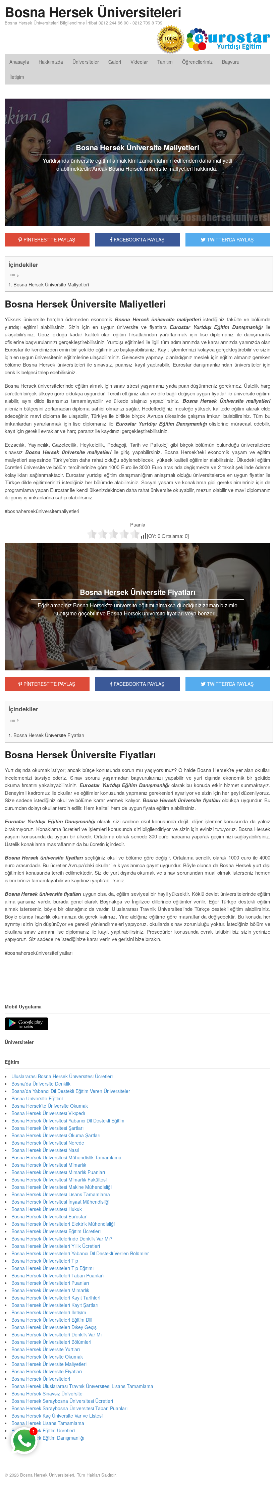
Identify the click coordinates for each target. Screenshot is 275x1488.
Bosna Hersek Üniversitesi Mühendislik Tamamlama (66, 1157)
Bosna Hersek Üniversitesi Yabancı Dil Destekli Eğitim (67, 1120)
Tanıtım (165, 61)
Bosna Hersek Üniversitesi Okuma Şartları (55, 1135)
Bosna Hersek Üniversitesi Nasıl (45, 1150)
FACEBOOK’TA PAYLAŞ (138, 683)
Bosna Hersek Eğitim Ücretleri (43, 1430)
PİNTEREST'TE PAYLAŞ (48, 239)
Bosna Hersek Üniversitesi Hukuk (46, 1209)
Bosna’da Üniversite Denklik (40, 1083)
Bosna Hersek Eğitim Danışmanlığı (47, 1437)
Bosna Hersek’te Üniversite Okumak (49, 1105)
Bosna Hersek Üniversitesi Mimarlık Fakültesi (59, 1179)
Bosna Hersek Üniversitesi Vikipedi (48, 1113)
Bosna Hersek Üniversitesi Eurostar (49, 1216)
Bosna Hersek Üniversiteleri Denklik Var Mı (56, 1334)
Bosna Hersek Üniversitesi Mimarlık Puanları (58, 1172)
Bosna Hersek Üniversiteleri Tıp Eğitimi (52, 1268)
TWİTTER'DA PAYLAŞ (230, 239)
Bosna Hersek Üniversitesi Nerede (47, 1142)
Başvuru (230, 61)
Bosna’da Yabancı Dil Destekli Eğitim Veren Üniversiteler (70, 1091)
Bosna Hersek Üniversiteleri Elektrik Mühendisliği (63, 1223)
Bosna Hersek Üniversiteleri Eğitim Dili (51, 1319)
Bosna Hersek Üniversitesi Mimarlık (48, 1164)
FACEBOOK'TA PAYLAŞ (138, 239)
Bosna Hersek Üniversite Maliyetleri (51, 284)
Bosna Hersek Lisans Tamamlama (47, 1423)
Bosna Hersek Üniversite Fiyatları (48, 735)
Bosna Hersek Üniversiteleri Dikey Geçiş (54, 1327)
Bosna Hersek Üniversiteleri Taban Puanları (57, 1275)
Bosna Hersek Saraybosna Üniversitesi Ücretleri (62, 1400)
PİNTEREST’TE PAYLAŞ (48, 683)
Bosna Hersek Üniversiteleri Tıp (44, 1260)
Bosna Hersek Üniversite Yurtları (45, 1349)
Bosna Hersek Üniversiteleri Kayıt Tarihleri (55, 1297)
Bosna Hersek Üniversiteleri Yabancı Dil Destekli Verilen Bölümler (80, 1253)
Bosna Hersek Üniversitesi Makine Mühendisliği (61, 1186)
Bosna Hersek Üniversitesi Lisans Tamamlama (60, 1194)
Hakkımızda (51, 61)
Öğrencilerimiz (197, 61)
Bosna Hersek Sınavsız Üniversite (46, 1393)
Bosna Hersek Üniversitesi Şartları (47, 1127)
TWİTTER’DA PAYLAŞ (230, 683)
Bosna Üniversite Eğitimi (37, 1098)
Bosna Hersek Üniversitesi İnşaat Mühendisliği (60, 1201)
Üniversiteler (85, 61)
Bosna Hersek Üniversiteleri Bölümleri (51, 1341)
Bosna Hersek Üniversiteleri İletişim (48, 1312)
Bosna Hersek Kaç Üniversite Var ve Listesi (57, 1415)
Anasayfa (19, 61)
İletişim (16, 76)
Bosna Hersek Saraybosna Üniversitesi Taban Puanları (69, 1408)
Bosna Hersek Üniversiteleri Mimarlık (50, 1290)
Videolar (139, 61)
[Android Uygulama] (26, 1024)
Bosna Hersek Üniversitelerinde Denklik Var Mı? (61, 1238)
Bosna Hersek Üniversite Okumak (47, 1356)
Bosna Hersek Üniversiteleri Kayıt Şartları (54, 1305)
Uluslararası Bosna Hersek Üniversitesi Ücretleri (62, 1076)
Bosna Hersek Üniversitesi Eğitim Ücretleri (56, 1231)
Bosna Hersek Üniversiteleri (93, 11)
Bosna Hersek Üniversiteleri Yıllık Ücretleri (55, 1246)
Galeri (114, 61)
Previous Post (137, 973)
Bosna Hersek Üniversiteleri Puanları (50, 1282)
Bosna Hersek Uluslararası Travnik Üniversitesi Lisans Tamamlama (82, 1386)
